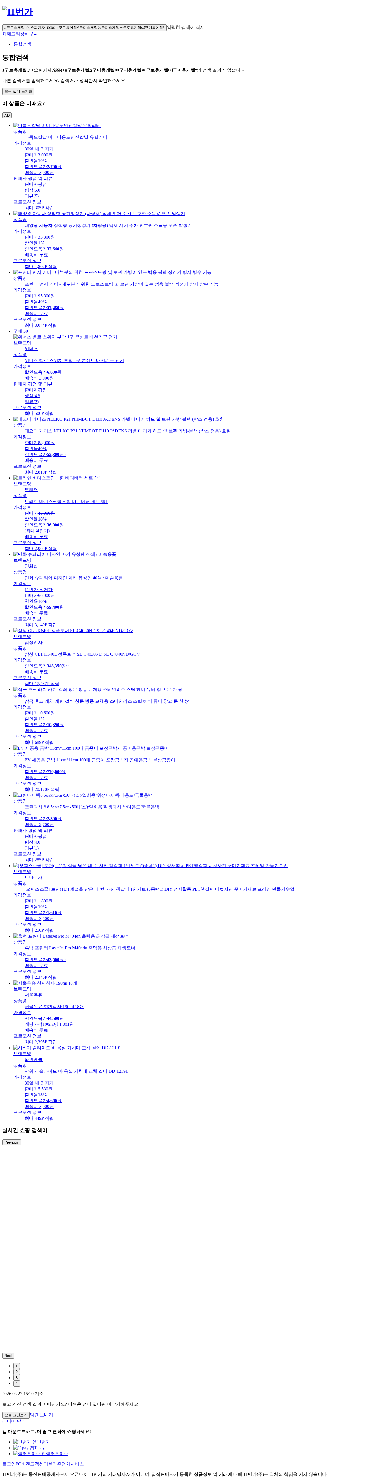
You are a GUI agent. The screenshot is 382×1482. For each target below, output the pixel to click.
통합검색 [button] (22, 44)
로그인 (9, 1464)
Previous (11, 1142)
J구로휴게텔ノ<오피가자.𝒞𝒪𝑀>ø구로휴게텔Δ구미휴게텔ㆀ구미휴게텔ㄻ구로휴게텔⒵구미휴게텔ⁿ (84, 27)
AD (7, 115)
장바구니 (29, 33)
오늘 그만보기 (15, 1415)
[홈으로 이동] (17, 12)
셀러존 (55, 1464)
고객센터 (39, 1464)
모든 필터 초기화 (18, 91)
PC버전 (23, 1464)
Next (8, 1356)
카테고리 (11, 33)
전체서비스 (73, 1464)
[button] (230, 27)
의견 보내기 (41, 1414)
